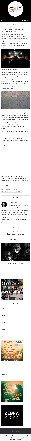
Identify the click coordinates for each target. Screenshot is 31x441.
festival (3, 322)
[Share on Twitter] (16, 197)
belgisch (3, 329)
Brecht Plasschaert (7, 189)
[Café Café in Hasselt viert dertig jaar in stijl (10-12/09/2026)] (15, 252)
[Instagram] (25, 20)
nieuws (3, 311)
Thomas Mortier (17, 191)
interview (3, 326)
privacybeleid (4, 374)
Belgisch (9, 24)
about (2, 336)
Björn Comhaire (9, 31)
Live (2, 319)
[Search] (29, 20)
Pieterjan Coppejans (7, 191)
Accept (12, 439)
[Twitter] (24, 20)
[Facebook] (22, 20)
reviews (3, 315)
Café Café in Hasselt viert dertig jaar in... (15, 263)
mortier (16, 189)
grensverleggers (5, 333)
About (2, 370)
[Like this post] (13, 197)
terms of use (4, 377)
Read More (19, 439)
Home (2, 24)
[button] (2, 255)
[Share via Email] (17, 197)
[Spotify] (27, 20)
